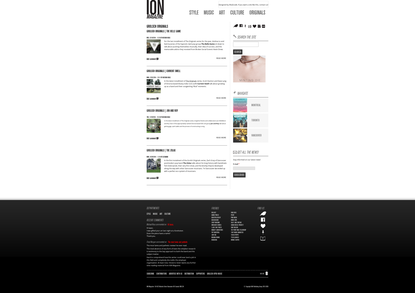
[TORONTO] (240, 127)
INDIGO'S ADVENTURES (217, 230)
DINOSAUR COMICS (216, 225)
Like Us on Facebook (241, 25)
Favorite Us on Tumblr (263, 226)
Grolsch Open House (214, 274)
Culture (237, 12)
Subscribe (150, 274)
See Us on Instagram (259, 26)
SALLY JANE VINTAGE (236, 222)
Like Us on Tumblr (254, 26)
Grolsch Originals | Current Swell (163, 71)
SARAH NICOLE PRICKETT (237, 225)
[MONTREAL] (240, 111)
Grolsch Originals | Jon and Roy (162, 111)
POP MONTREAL (215, 232)
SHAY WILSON (234, 227)
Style (194, 12)
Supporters (200, 274)
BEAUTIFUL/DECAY (216, 217)
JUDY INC (213, 235)
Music (209, 12)
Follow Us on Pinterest (245, 26)
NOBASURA (214, 240)
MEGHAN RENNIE (215, 237)
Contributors (161, 274)
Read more (221, 58)
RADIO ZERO (234, 220)
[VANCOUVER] (240, 142)
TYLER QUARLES (235, 237)
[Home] (155, 9)
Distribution (189, 274)
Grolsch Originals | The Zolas (161, 150)
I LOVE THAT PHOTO (216, 227)
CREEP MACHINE (215, 222)
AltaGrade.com (266, 273)
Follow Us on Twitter (235, 25)
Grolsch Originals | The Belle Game (164, 31)
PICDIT (232, 215)
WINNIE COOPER (235, 240)
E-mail (236, 164)
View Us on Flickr (263, 26)
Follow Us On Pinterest (263, 232)
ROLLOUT (213, 212)
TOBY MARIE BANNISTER (237, 232)
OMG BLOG (233, 212)
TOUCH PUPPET (235, 235)
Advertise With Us (175, 274)
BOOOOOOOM (214, 220)
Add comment (151, 58)
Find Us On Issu (262, 239)
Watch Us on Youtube (249, 26)
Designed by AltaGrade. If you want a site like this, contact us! (243, 5)
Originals (257, 12)
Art (222, 12)
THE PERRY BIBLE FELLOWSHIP (238, 230)
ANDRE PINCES (215, 215)
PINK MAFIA (234, 217)
